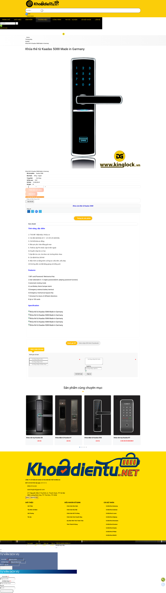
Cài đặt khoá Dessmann (112, 520)
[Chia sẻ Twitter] (32, 211)
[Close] (56, 547)
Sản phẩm (28, 20)
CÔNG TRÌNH (57, 20)
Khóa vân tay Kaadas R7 (122, 437)
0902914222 (30, 16)
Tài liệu (30, 517)
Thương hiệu (42, 20)
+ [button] (45, 186)
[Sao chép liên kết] (40, 211)
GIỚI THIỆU (17, 20)
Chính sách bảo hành (72, 506)
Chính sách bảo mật (72, 509)
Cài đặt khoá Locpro (111, 513)
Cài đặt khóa (86, 20)
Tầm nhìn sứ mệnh (32, 509)
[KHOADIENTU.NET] (42, 7)
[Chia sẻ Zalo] (36, 211)
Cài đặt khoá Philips (111, 531)
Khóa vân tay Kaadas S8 (34, 437)
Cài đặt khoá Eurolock (111, 524)
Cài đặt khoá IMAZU (111, 535)
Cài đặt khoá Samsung (112, 506)
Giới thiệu (30, 506)
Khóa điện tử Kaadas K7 (63, 437)
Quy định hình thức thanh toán (75, 520)
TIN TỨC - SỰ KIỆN (71, 20)
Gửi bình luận (78, 374)
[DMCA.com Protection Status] (31, 498)
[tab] (83, 218)
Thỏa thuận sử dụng (72, 524)
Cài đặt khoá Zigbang (111, 517)
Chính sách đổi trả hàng (73, 513)
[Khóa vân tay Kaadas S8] (39, 415)
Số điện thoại (5, 562)
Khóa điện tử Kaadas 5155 (93, 437)
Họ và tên (4, 559)
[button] (65, 23)
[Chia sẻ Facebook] (28, 211)
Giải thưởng (31, 513)
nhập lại (88, 374)
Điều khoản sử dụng (73, 502)
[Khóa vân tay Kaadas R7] (127, 415)
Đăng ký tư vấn (6, 567)
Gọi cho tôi (30, 201)
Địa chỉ (2, 564)
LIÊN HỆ (97, 20)
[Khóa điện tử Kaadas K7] (68, 415)
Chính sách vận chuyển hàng (74, 517)
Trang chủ (6, 20)
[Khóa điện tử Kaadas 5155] (97, 415)
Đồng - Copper (38, 175)
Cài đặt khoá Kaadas (111, 528)
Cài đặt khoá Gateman (111, 509)
